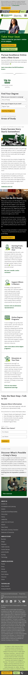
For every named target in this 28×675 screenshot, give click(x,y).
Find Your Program (7, 111)
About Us (4, 501)
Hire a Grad (4, 514)
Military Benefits (5, 586)
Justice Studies (5, 552)
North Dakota (4, 574)
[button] (25, 15)
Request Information (8, 45)
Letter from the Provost (7, 522)
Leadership (4, 519)
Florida (3, 564)
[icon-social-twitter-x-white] (19, 601)
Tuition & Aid (5, 583)
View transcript (7, 493)
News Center (4, 527)
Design (3, 541)
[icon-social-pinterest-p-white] (15, 601)
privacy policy (15, 5)
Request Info (14, 11)
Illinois (2, 566)
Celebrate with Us (6, 186)
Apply (22, 11)
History (3, 517)
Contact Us (4, 504)
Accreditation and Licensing (8, 506)
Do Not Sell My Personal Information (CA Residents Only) (14, 597)
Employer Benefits (6, 588)
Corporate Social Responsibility (9, 511)
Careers (3, 509)
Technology (4, 557)
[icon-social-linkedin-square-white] (11, 601)
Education (3, 544)
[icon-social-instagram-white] (7, 601)
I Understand (5, 8)
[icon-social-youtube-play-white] (23, 601)
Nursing (3, 554)
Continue (5, 441)
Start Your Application (8, 49)
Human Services (5, 549)
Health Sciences (5, 547)
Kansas (3, 569)
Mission (3, 524)
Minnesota (4, 571)
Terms (2, 595)
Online (3, 579)
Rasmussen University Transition (9, 529)
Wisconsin (3, 577)
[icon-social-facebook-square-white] (2, 601)
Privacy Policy (22, 593)
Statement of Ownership (7, 532)
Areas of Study (6, 536)
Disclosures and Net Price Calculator (9, 593)
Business (3, 539)
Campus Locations (7, 561)
